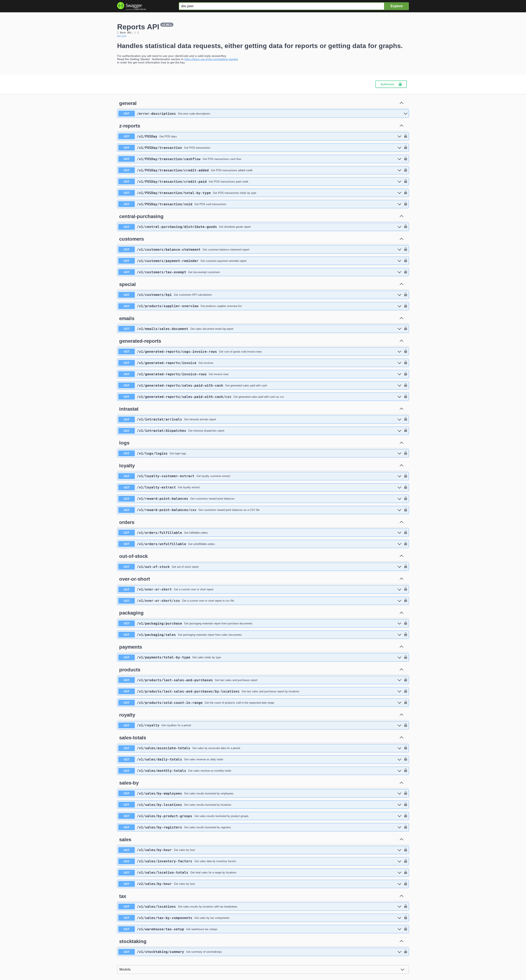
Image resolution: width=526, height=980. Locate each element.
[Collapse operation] (401, 103)
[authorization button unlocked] (404, 136)
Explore (397, 6)
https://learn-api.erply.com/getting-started (211, 59)
